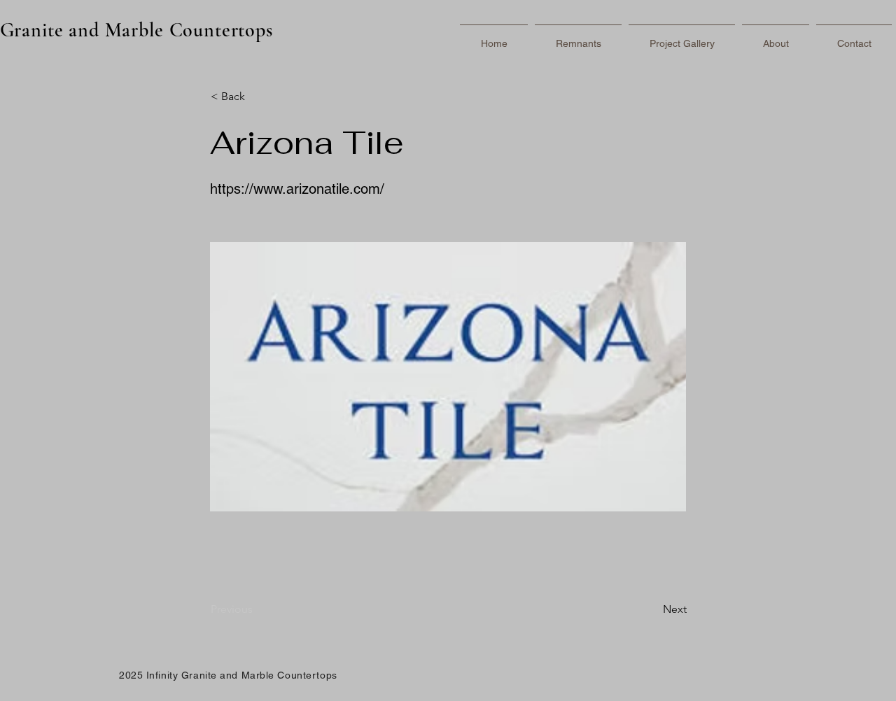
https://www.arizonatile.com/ (297, 188)
